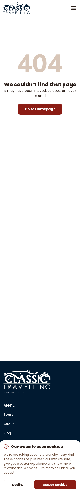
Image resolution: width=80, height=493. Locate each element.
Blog (7, 433)
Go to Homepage (40, 109)
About (8, 423)
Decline (18, 485)
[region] (40, 466)
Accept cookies (55, 485)
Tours (8, 414)
